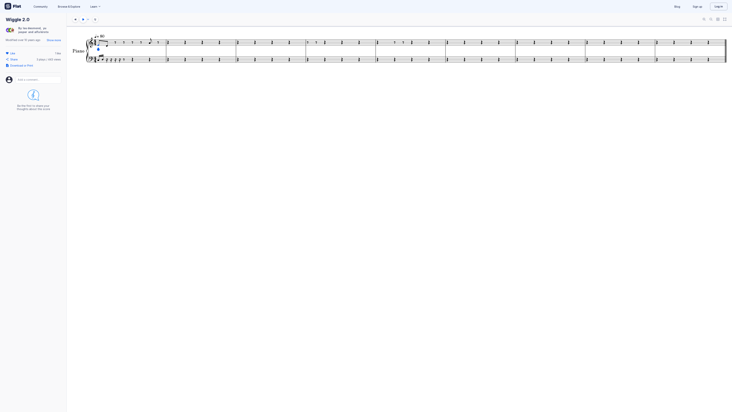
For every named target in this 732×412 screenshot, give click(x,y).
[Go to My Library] (13, 6)
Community (41, 6)
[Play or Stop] (83, 19)
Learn (93, 6)
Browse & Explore (69, 6)
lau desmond (32, 28)
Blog (677, 6)
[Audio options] (88, 19)
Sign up (697, 6)
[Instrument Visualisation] (95, 19)
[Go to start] (75, 19)
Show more (54, 40)
